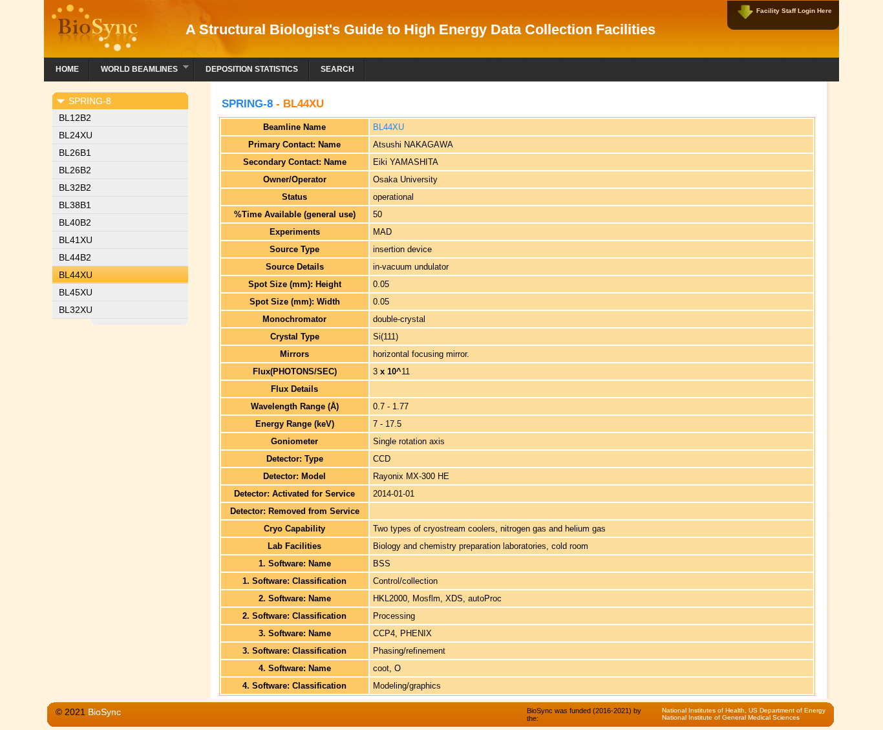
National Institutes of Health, (705, 710)
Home (67, 69)
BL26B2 (75, 170)
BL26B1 (75, 152)
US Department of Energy (787, 710)
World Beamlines (134, 67)
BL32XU (75, 310)
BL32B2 (75, 187)
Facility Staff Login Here (794, 10)
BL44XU (75, 275)
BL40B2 (75, 222)
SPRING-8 (247, 104)
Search (337, 69)
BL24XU (75, 135)
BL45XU (75, 292)
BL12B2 (75, 118)
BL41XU (75, 240)
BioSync (104, 712)
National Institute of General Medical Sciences (731, 717)
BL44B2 (75, 257)
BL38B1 (75, 205)
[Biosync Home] (94, 48)
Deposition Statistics (252, 69)
